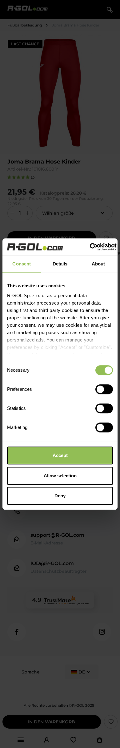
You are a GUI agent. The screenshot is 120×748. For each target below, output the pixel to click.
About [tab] (98, 263)
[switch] (104, 389)
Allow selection (60, 475)
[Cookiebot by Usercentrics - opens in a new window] (90, 247)
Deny (60, 495)
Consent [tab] (21, 263)
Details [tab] (60, 263)
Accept (60, 455)
